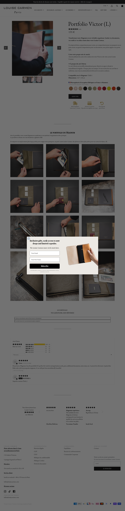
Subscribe (44, 266)
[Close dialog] (29, 238)
